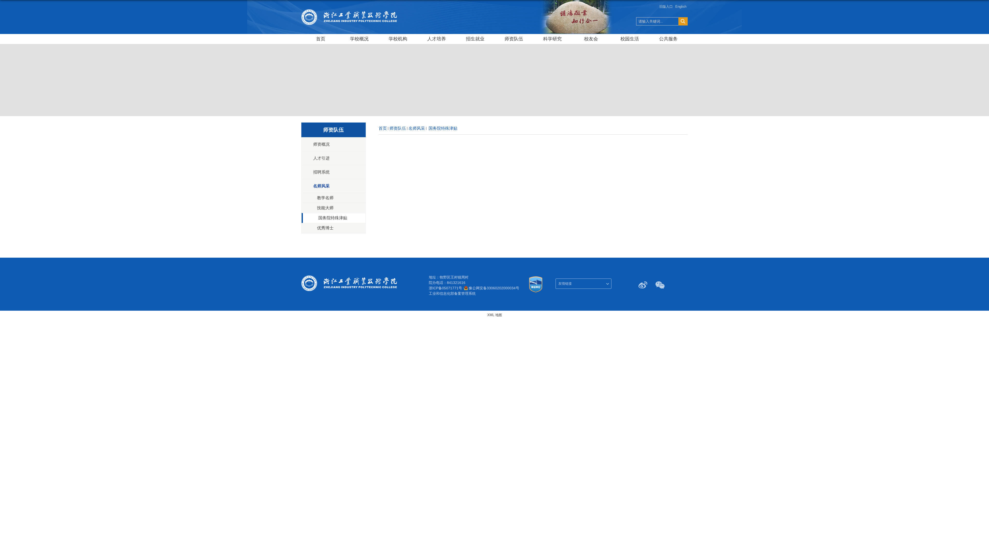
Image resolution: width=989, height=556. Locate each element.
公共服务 (668, 38)
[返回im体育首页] (349, 11)
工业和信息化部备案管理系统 (452, 293)
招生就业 (475, 38)
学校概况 (359, 38)
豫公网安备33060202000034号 (494, 288)
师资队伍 (514, 38)
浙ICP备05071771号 (445, 288)
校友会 (591, 38)
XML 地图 (494, 315)
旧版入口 (666, 6)
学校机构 (398, 38)
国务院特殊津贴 (442, 128)
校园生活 (629, 38)
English (680, 6)
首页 (320, 38)
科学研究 (552, 38)
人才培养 (436, 38)
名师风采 (416, 128)
